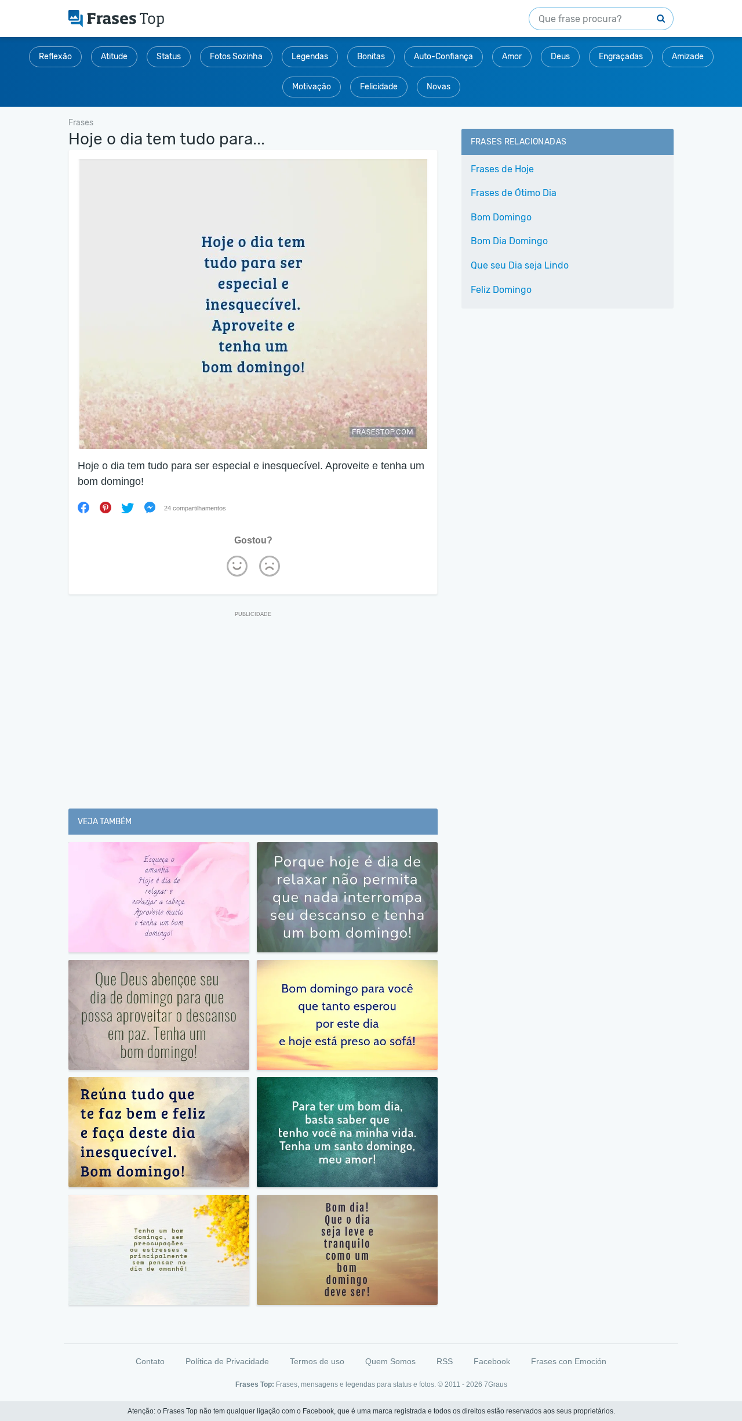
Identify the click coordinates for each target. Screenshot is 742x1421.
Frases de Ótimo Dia (513, 192)
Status (169, 56)
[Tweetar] (127, 507)
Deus (560, 56)
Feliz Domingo (501, 289)
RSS (445, 1361)
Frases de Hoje (502, 169)
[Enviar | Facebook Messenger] (149, 507)
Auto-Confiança (443, 56)
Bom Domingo (501, 217)
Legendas (310, 56)
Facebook (492, 1361)
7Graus (495, 1384)
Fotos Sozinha (236, 56)
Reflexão (55, 56)
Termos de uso (317, 1361)
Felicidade (379, 87)
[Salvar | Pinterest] (105, 507)
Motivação (311, 87)
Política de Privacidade (227, 1361)
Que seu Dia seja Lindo (520, 265)
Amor (512, 56)
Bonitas (371, 56)
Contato (150, 1361)
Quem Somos (390, 1361)
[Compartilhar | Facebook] (83, 507)
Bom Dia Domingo (509, 240)
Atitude (114, 56)
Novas (438, 87)
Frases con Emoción (568, 1361)
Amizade (688, 56)
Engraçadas (621, 56)
